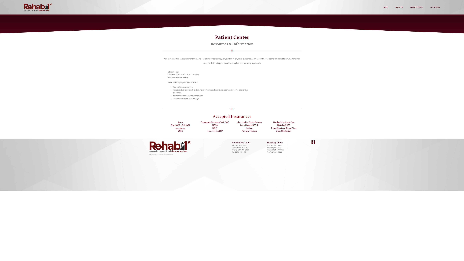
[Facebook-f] (313, 142)
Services (399, 7)
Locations (435, 7)
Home (385, 7)
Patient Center (416, 7)
